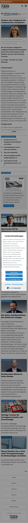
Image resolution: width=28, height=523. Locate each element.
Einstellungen (14, 272)
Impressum (8, 284)
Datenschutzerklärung (17, 284)
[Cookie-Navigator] (14, 288)
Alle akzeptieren (14, 275)
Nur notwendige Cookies (14, 279)
